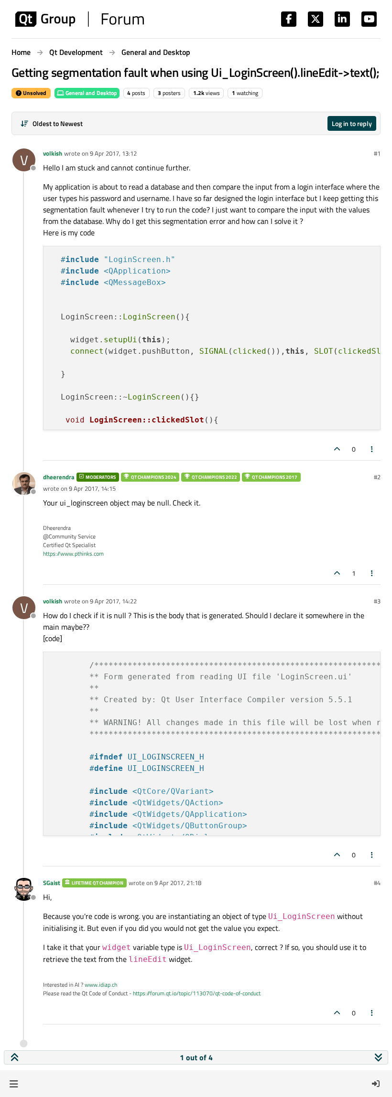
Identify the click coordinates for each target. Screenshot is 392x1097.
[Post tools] (372, 449)
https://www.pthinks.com (73, 553)
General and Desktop (90, 92)
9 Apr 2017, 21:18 (177, 882)
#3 (377, 601)
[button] (13, 1083)
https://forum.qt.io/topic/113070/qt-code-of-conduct (197, 993)
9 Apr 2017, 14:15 (92, 488)
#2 (377, 477)
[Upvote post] (337, 449)
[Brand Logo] (79, 19)
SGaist (51, 882)
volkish (52, 153)
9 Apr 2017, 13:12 (113, 153)
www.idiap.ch (101, 984)
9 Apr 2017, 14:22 (113, 601)
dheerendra (59, 477)
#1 (377, 153)
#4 (377, 882)
